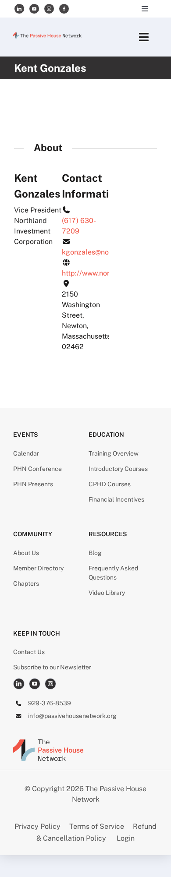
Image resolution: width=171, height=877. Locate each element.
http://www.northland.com (104, 273)
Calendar (26, 453)
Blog (95, 552)
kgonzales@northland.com (105, 252)
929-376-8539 (49, 703)
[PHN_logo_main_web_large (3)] (48, 743)
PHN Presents (33, 484)
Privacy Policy (38, 826)
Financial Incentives (116, 499)
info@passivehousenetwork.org (72, 715)
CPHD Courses (110, 484)
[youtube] (34, 9)
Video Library (107, 592)
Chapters (26, 583)
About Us (26, 552)
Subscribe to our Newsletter (52, 667)
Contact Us (29, 651)
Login (126, 838)
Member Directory (38, 568)
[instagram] (49, 9)
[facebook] (64, 9)
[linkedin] (19, 9)
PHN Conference (37, 468)
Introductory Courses (118, 468)
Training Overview (114, 453)
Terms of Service (96, 826)
